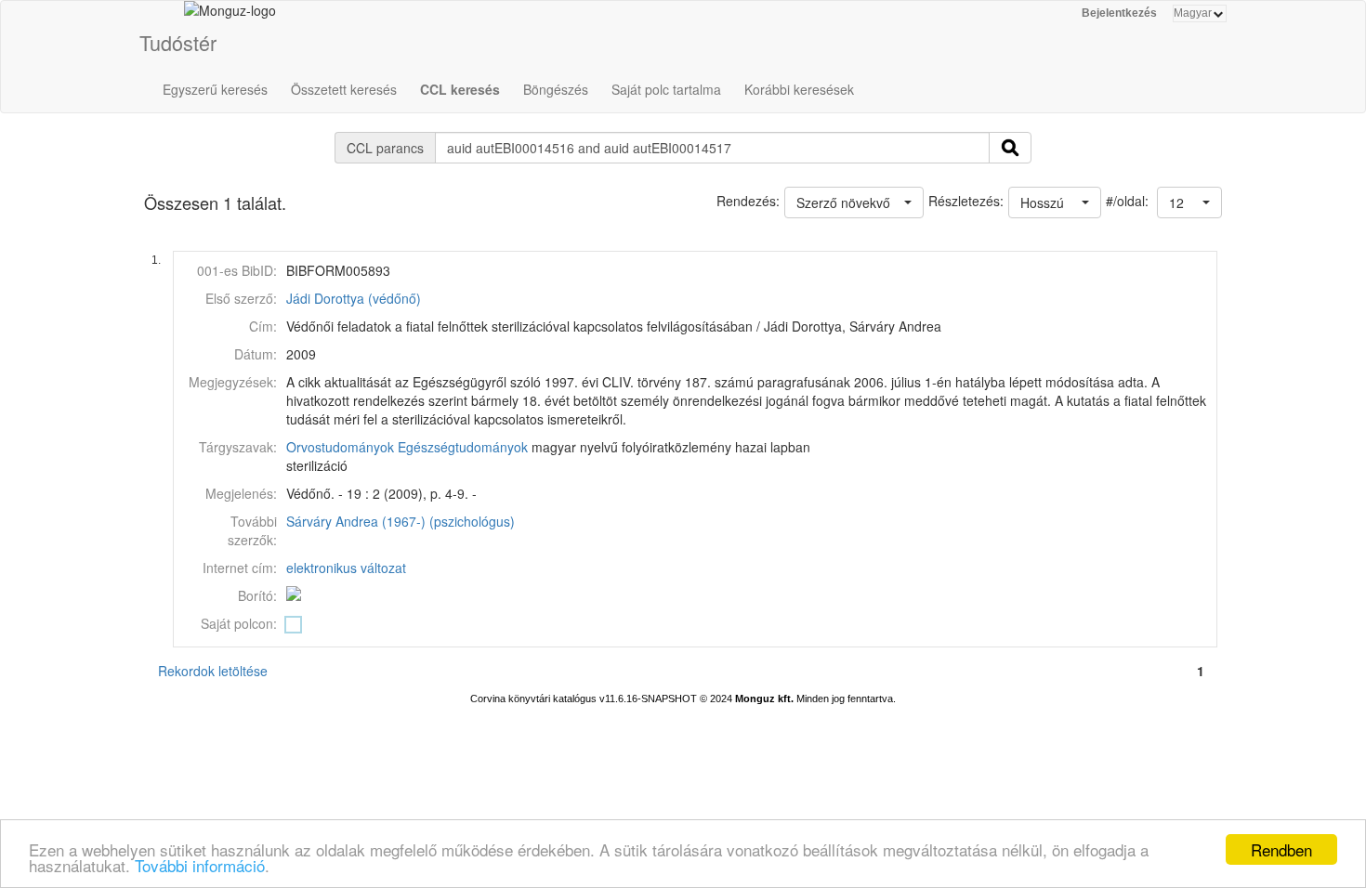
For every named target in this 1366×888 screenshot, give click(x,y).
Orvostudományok (340, 446)
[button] (1189, 202)
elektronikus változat (346, 567)
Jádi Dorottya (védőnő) (353, 298)
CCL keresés (460, 89)
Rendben (1281, 849)
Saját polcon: (239, 623)
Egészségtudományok (463, 446)
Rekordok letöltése (213, 670)
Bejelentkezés (1119, 13)
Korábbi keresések (799, 89)
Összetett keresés (344, 89)
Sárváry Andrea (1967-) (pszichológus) (400, 521)
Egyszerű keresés (215, 89)
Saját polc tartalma (666, 89)
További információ (200, 865)
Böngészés (555, 89)
